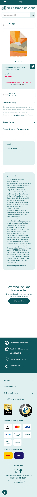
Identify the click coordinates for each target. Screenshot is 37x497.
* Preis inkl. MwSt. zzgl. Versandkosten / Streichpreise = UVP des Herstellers (18, 481)
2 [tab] (18, 61)
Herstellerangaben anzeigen (16, 266)
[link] (16, 472)
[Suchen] (32, 15)
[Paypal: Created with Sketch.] (8, 435)
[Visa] (27, 427)
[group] (18, 343)
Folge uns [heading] (18, 465)
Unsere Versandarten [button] (13, 449)
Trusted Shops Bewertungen (16, 129)
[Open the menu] (5, 2)
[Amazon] (8, 427)
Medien (10, 144)
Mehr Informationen (20, 84)
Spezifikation (9, 122)
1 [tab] (15, 61)
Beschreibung (9, 102)
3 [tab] (22, 61)
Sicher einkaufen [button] (11, 393)
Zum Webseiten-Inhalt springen (10, 1)
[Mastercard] (17, 427)
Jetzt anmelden (19, 301)
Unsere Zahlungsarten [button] (13, 421)
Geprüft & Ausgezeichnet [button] (15, 399)
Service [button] (7, 380)
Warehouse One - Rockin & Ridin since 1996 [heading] (18, 476)
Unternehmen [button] (10, 387)
